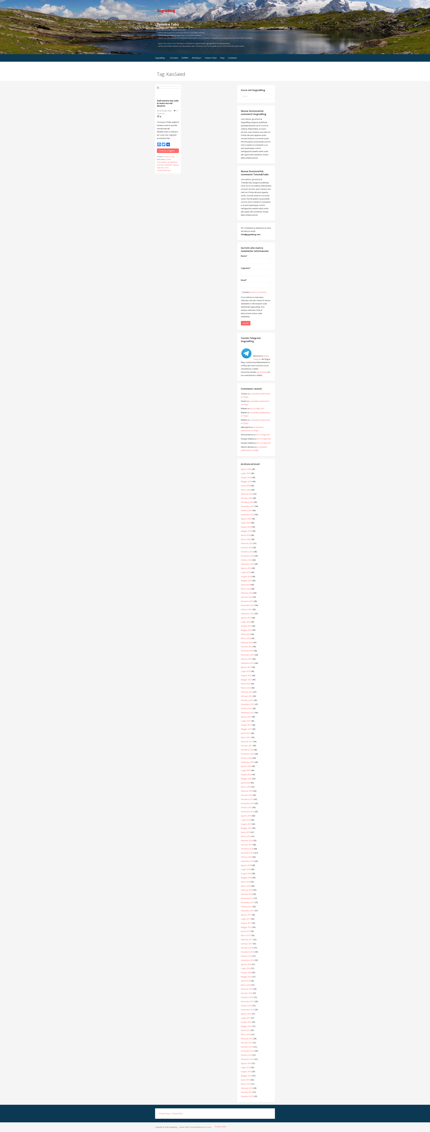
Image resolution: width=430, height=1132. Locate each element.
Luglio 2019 (246, 820)
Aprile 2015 (245, 1030)
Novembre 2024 (247, 556)
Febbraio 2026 (247, 494)
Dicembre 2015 (247, 997)
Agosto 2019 (246, 816)
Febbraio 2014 (247, 1088)
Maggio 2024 (246, 580)
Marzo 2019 (246, 836)
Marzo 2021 (246, 737)
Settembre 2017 (247, 910)
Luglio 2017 (246, 919)
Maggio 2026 (246, 481)
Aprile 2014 (245, 1080)
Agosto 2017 (246, 915)
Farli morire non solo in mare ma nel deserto (167, 103)
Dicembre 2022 (247, 650)
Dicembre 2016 (247, 948)
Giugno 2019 (246, 824)
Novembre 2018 (247, 853)
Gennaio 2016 (246, 993)
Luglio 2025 (246, 523)
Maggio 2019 (246, 828)
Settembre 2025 (247, 514)
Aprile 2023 (245, 634)
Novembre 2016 (247, 952)
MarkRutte (168, 165)
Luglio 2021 (246, 721)
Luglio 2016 (246, 968)
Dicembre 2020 (247, 749)
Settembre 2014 (247, 1059)
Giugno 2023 (246, 626)
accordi (168, 159)
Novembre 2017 (247, 902)
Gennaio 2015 (246, 1043)
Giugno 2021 (246, 725)
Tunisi (166, 168)
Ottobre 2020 (246, 758)
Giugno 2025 (246, 527)
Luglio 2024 (246, 572)
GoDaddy (207, 1127)
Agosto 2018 (246, 865)
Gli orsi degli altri (257, 408)
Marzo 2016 (246, 985)
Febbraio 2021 (247, 741)
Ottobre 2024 (246, 560)
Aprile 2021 (245, 733)
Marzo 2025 (246, 539)
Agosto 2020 (246, 766)
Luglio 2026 (246, 473)
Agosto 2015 (246, 1014)
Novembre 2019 (247, 803)
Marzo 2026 (246, 490)
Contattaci (232, 58)
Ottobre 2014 (246, 1055)
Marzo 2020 (246, 787)
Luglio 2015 (246, 1018)
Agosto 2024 (246, 568)
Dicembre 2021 (247, 700)
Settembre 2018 (247, 861)
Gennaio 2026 (246, 498)
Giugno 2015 (246, 1022)
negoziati (160, 168)
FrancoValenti (161, 162)
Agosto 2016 (246, 964)
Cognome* (246, 268)
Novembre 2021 (247, 704)
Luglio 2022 (246, 671)
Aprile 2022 (245, 683)
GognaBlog (166, 10)
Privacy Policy (164, 1113)
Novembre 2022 (247, 655)
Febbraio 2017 (247, 939)
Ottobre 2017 (246, 906)
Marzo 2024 (246, 589)
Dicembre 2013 (247, 1096)
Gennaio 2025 (246, 547)
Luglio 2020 (246, 770)
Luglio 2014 (246, 1067)
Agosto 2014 (246, 1063)
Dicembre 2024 (247, 551)
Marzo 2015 (246, 1034)
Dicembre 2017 (247, 898)
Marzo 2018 (246, 886)
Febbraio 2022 (247, 692)
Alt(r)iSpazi (196, 58)
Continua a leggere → (168, 150)
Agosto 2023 (246, 618)
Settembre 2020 (247, 762)
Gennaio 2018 (246, 894)
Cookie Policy (177, 1113)
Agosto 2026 (246, 469)
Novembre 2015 (247, 1001)
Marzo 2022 (246, 688)
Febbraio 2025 (247, 543)
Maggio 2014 (246, 1075)
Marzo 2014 (246, 1084)
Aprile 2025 (245, 535)
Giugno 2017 (246, 923)
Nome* (244, 256)
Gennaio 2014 (246, 1092)
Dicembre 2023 (247, 601)
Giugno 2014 (246, 1071)
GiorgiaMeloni (172, 162)
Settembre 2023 (247, 613)
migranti (175, 165)
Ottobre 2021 (246, 708)
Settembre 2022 (247, 663)
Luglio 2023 (246, 622)
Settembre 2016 (247, 960)
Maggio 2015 (246, 1026)
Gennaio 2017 (246, 943)
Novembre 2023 (247, 605)
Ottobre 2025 (246, 510)
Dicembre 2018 (247, 849)
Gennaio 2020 (246, 795)
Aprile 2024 (245, 584)
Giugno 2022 (246, 675)
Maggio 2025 (246, 531)
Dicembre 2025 (247, 502)
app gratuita (261, 372)
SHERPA (185, 58)
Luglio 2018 (246, 869)
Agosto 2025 (246, 519)
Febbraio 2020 (247, 791)
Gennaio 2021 (246, 745)
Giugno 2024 (246, 576)
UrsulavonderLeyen (164, 170)
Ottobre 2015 (246, 1005)
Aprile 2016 (245, 981)
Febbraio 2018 (247, 890)
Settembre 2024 (247, 564)
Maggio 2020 (246, 778)
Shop (222, 58)
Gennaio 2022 (246, 696)
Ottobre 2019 (246, 807)
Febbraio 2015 (247, 1038)
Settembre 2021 (247, 712)
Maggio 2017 (246, 927)
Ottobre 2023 (246, 609)
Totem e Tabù (211, 58)
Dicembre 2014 (247, 1047)
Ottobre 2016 (246, 956)
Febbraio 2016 (247, 989)
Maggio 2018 (246, 877)
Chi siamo (174, 58)
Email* (244, 280)
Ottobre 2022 (246, 659)
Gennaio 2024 (246, 597)
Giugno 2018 (246, 873)
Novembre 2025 (247, 506)
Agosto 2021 (246, 717)
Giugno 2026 (246, 477)
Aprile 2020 (245, 783)
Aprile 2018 (245, 882)
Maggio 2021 (246, 729)
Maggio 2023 (246, 630)
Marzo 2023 (246, 638)
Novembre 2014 (247, 1051)
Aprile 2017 (245, 931)
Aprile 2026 (245, 485)
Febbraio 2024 (247, 593)
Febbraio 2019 (247, 840)
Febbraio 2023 (247, 642)
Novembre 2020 (247, 754)
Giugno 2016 (246, 972)
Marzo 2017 (246, 935)
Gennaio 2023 (246, 646)
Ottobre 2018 (246, 857)
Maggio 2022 (246, 679)
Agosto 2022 (246, 667)
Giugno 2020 (246, 774)
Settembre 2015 (247, 1009)
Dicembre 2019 (247, 799)
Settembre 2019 (247, 811)
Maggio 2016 (246, 976)
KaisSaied (160, 165)
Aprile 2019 (245, 832)
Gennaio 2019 (246, 844)
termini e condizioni (258, 292)
